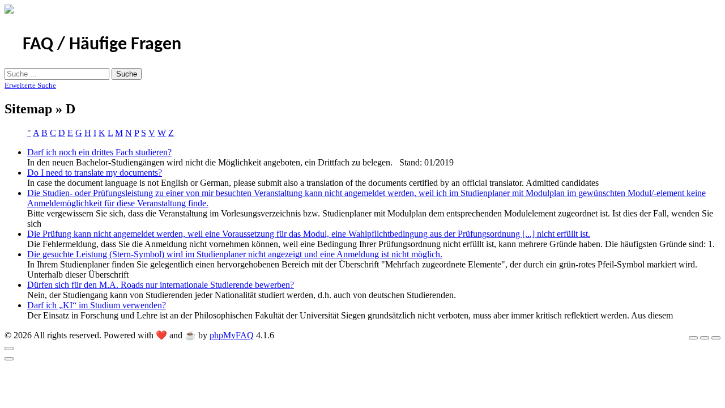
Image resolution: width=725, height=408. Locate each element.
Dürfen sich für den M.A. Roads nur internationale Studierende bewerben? (160, 285)
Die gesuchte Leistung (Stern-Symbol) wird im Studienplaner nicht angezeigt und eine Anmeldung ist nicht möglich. (234, 254)
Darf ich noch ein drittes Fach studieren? (99, 152)
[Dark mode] (704, 337)
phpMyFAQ (232, 335)
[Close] (9, 348)
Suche (126, 74)
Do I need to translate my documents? (94, 172)
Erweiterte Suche (30, 85)
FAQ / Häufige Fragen (102, 45)
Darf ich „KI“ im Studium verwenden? (96, 305)
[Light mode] (693, 337)
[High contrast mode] (715, 337)
